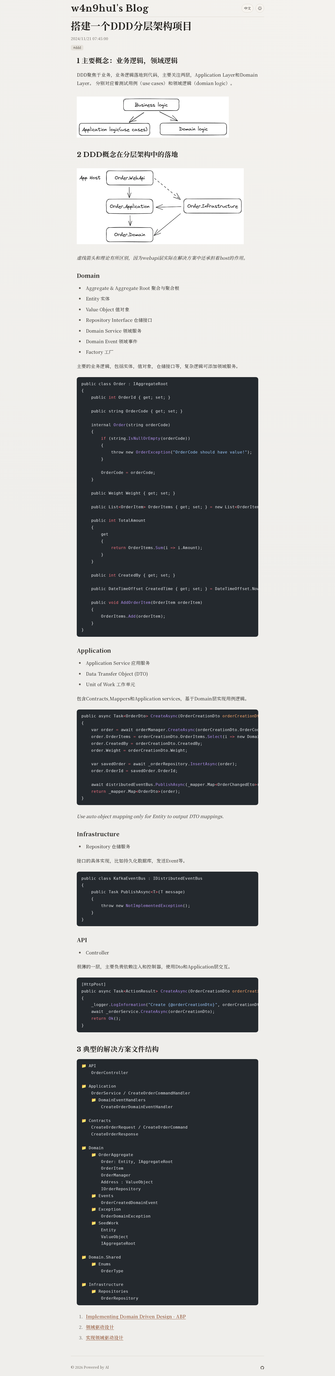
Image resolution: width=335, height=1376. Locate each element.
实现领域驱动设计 (104, 1337)
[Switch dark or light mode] (260, 8)
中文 (247, 8)
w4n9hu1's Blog (109, 8)
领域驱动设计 (100, 1327)
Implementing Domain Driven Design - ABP (136, 1316)
